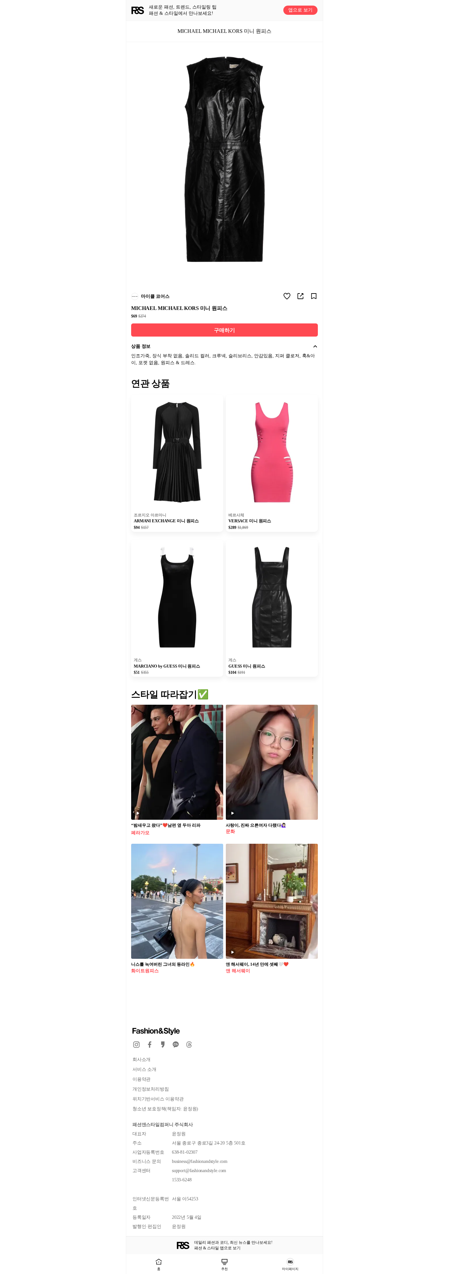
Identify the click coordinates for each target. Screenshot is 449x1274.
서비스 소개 (144, 1069)
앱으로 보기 (300, 10)
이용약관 (141, 1079)
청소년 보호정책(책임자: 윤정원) (165, 1108)
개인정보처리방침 (150, 1089)
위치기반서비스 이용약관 (157, 1099)
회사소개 (141, 1059)
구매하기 (224, 330)
